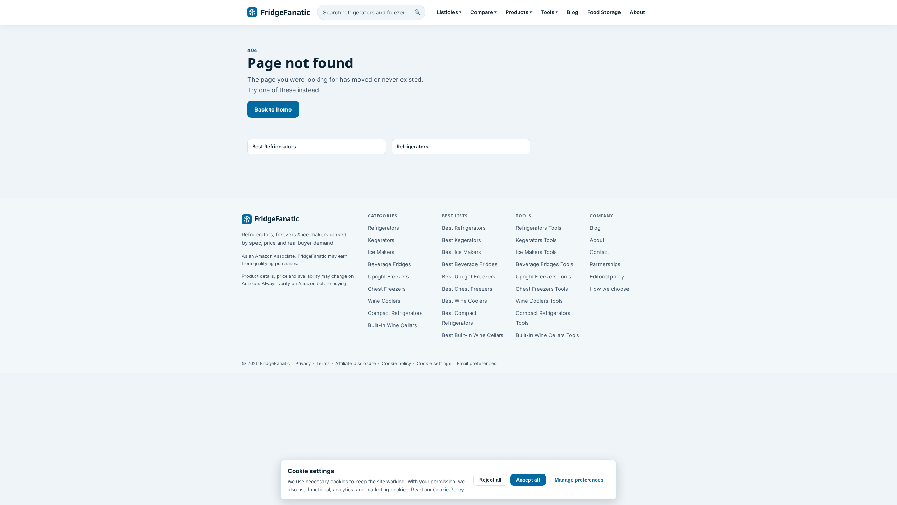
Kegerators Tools (536, 240)
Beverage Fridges (389, 264)
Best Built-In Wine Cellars (473, 335)
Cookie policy (396, 363)
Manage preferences (579, 480)
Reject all (490, 480)
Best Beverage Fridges (470, 264)
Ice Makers (381, 252)
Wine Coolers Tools (539, 301)
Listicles (449, 12)
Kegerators (381, 240)
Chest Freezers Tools (542, 289)
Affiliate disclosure (355, 363)
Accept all (528, 480)
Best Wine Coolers (464, 301)
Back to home (273, 109)
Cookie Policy (448, 489)
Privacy (303, 363)
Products (519, 12)
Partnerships (605, 264)
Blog (572, 12)
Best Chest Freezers (467, 289)
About (637, 12)
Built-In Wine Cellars (392, 325)
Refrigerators (383, 228)
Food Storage (604, 12)
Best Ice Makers (461, 252)
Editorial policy (607, 277)
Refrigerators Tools (538, 228)
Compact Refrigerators (395, 313)
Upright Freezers (388, 277)
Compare (483, 12)
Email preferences (477, 363)
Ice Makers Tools (536, 252)
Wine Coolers (384, 301)
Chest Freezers (387, 289)
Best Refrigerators (464, 228)
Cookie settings (434, 363)
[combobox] (371, 12)
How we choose (609, 289)
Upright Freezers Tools (543, 277)
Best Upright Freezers (468, 277)
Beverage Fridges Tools (544, 264)
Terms (323, 363)
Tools (549, 12)
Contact (599, 252)
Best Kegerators (461, 240)
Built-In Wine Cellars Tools (547, 335)
